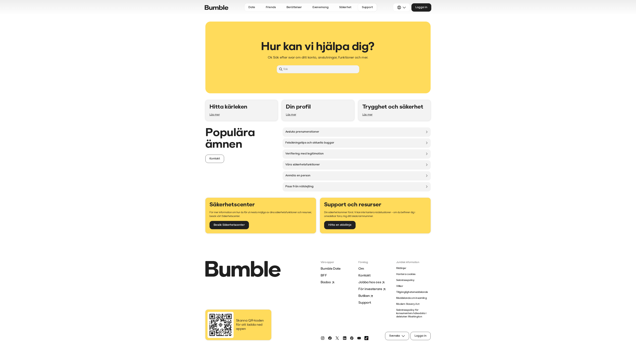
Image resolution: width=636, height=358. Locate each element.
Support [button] (367, 7)
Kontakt (364, 275)
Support (364, 302)
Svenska (394, 335)
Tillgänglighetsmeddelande (412, 292)
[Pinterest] (352, 338)
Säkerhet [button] (345, 7)
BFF (324, 275)
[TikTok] (366, 338)
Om (361, 268)
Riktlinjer (401, 268)
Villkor (399, 286)
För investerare (370, 289)
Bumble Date (331, 268)
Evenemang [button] (321, 7)
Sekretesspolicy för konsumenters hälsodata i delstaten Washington (411, 313)
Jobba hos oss (369, 282)
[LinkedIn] (344, 338)
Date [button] (251, 7)
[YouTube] (359, 338)
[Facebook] (330, 338)
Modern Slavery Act (408, 304)
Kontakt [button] (215, 158)
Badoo (326, 282)
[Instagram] (323, 338)
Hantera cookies (406, 274)
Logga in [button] (421, 7)
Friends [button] (271, 7)
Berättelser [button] (294, 7)
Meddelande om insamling (411, 298)
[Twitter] (337, 338)
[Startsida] (216, 7)
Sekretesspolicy (405, 280)
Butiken (364, 296)
